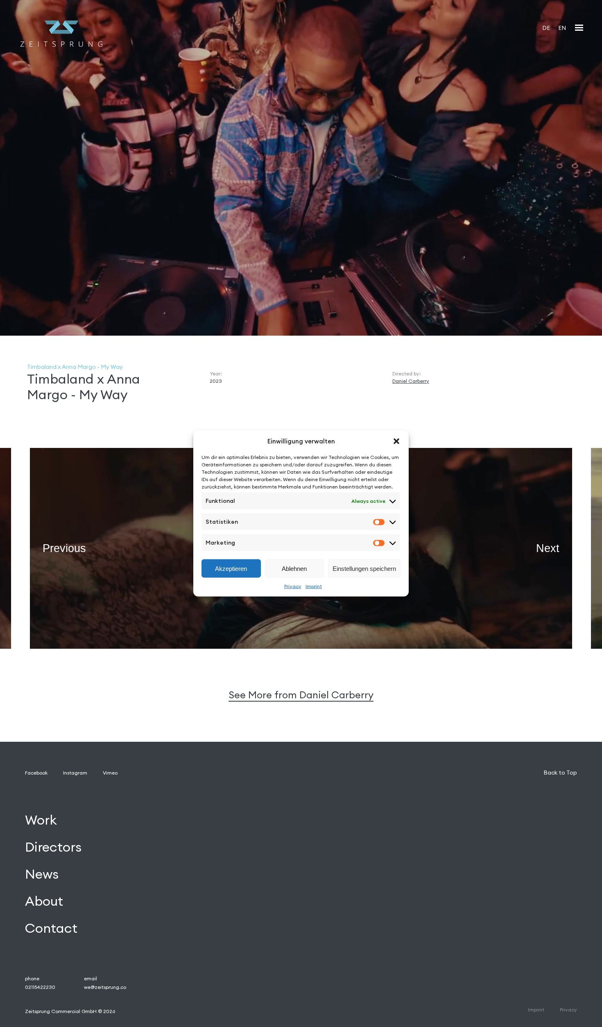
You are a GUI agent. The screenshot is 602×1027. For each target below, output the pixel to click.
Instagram (75, 773)
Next (547, 548)
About (44, 901)
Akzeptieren (231, 568)
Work (41, 820)
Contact (51, 928)
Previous (64, 548)
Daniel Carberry (410, 381)
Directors (53, 847)
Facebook (36, 773)
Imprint (314, 586)
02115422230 (40, 987)
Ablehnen (294, 568)
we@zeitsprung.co (105, 987)
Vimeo (110, 773)
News (42, 874)
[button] (396, 441)
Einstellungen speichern (364, 568)
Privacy (292, 586)
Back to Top (560, 772)
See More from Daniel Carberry (301, 695)
